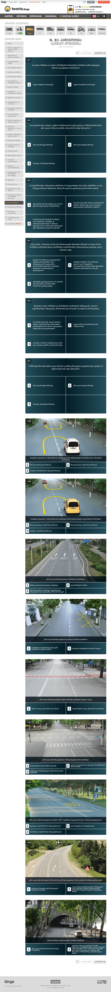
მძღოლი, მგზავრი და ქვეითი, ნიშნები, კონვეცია (13, 49)
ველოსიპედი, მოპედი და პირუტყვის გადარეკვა (13, 196)
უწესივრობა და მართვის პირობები (12, 56)
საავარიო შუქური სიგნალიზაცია (11, 115)
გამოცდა (9, 16)
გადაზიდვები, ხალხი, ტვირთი (13, 189)
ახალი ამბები (13, 2)
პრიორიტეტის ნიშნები (13, 67)
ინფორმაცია (36, 16)
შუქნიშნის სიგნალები (13, 97)
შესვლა (91, 2)
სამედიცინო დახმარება (13, 207)
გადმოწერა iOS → (81, 12)
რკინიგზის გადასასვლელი (11, 160)
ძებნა (44, 2)
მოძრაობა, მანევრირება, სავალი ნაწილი (13, 128)
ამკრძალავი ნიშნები (13, 72)
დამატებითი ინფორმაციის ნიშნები (13, 92)
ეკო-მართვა (13, 223)
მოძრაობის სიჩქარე (12, 140)
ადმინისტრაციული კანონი (12, 218)
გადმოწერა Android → (95, 12)
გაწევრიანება (104, 2)
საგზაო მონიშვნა (11, 202)
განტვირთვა (23, 2)
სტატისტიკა (50, 16)
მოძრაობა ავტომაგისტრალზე (12, 166)
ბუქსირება (9, 180)
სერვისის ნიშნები (12, 87)
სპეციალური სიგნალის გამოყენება (13, 109)
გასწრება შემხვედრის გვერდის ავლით (13, 135)
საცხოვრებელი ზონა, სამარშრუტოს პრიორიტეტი (13, 173)
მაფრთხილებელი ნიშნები (12, 62)
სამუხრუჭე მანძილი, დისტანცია (12, 145)
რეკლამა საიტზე (70, 16)
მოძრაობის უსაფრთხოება (10, 212)
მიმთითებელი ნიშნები (13, 76)
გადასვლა (99, 53)
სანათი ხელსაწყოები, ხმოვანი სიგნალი (13, 121)
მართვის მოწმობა (34, 2)
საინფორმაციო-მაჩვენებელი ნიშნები (13, 81)
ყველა (10, 43)
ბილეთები (21, 16)
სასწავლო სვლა (11, 184)
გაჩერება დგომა (11, 151)
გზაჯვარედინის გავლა (13, 155)
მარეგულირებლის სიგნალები (12, 103)
